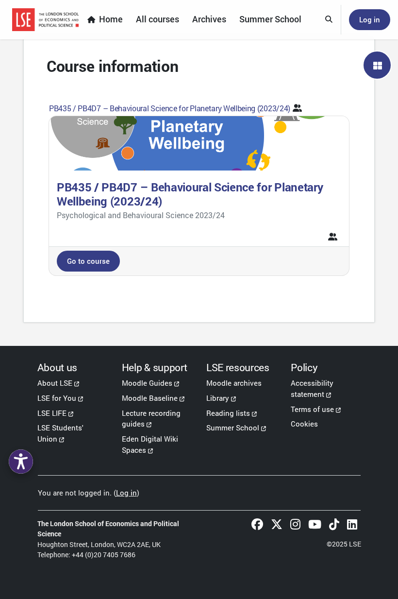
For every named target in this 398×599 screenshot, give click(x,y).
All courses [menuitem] (157, 19)
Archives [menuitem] (209, 19)
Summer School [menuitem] (270, 19)
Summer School (232, 427)
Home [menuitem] (111, 19)
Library (217, 398)
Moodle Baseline (150, 398)
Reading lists (228, 413)
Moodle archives (234, 383)
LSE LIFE (51, 413)
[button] (329, 20)
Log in (369, 19)
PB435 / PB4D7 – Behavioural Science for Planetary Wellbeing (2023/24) (169, 108)
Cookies (304, 423)
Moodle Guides (147, 383)
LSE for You (56, 398)
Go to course (88, 261)
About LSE (54, 383)
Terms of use (312, 409)
